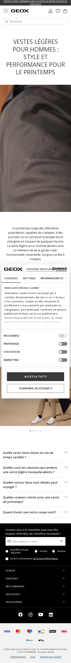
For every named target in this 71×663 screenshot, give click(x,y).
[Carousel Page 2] (32, 430)
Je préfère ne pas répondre (19, 551)
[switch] (63, 344)
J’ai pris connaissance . (34, 558)
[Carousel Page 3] (35, 430)
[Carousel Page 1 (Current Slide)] (30, 430)
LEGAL (33, 657)
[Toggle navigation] (6, 11)
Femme (43, 551)
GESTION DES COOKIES (50, 657)
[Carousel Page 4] (38, 430)
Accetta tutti (35, 376)
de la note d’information (45, 558)
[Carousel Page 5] (40, 430)
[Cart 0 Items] (65, 12)
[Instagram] (30, 615)
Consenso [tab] (11, 278)
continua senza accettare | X (46, 269)
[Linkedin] (51, 615)
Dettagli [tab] (29, 278)
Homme (61, 551)
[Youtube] (40, 615)
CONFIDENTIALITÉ (18, 657)
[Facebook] (20, 615)
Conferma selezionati (35, 388)
